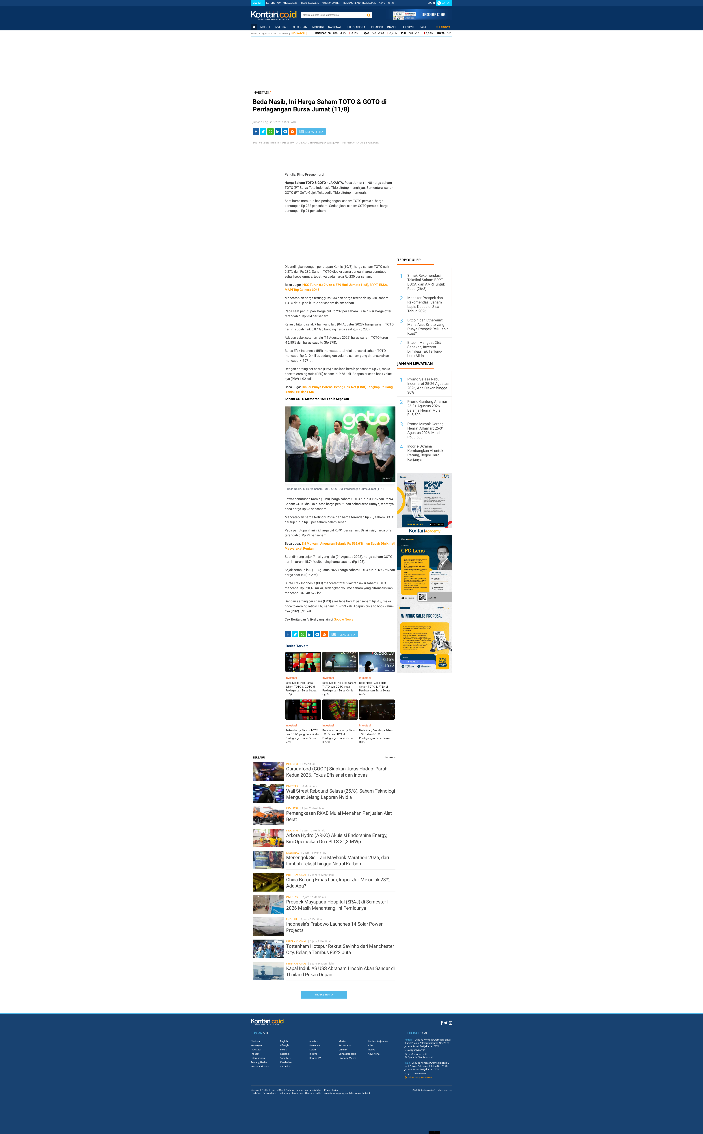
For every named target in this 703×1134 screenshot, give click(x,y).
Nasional (334, 27)
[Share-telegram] (285, 131)
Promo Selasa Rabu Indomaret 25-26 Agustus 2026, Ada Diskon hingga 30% (428, 386)
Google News (343, 619)
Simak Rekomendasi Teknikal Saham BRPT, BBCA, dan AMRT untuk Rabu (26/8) (426, 282)
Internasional (356, 27)
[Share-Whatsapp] (270, 131)
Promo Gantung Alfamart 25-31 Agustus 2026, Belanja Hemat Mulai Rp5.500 (428, 408)
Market (343, 1041)
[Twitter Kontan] (446, 1023)
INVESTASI (261, 92)
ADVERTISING (386, 2)
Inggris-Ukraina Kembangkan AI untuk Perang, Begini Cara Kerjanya (425, 453)
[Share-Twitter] (263, 131)
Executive (314, 1045)
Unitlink (343, 1049)
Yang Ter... (285, 1058)
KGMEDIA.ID (369, 2)
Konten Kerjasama (378, 1041)
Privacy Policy (331, 1089)
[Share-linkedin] (278, 131)
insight (265, 27)
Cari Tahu (285, 1066)
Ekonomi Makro (347, 1058)
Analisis (313, 1041)
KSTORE (270, 2)
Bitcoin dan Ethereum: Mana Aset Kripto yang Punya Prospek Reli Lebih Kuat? (428, 327)
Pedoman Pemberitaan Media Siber (304, 1089)
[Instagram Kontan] (450, 1023)
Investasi (281, 27)
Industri (318, 27)
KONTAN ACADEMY (287, 2)
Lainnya (444, 27)
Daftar (446, 2)
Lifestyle (408, 27)
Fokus (283, 1049)
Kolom (313, 1049)
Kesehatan (286, 1062)
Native (371, 1049)
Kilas (370, 1045)
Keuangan (300, 27)
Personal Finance (384, 27)
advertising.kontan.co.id (420, 1077)
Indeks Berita (324, 994)
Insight (313, 1053)
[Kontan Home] (254, 27)
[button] (368, 15)
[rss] (292, 131)
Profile (265, 1089)
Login (431, 2)
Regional (284, 1053)
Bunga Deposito (347, 1053)
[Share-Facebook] (256, 131)
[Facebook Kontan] (441, 1023)
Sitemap (255, 1089)
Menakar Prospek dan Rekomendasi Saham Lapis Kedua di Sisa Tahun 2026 (425, 304)
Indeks (390, 757)
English (291, 919)
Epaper (257, 2)
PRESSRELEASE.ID (309, 2)
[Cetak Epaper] (419, 19)
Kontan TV (315, 1058)
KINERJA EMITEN (331, 2)
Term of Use (277, 1089)
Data (422, 27)
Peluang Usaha (259, 1062)
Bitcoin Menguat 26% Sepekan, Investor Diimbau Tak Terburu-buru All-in (424, 349)
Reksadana (345, 1045)
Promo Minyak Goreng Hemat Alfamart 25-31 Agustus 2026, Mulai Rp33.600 (425, 430)
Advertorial (374, 1053)
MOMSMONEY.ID (352, 2)
